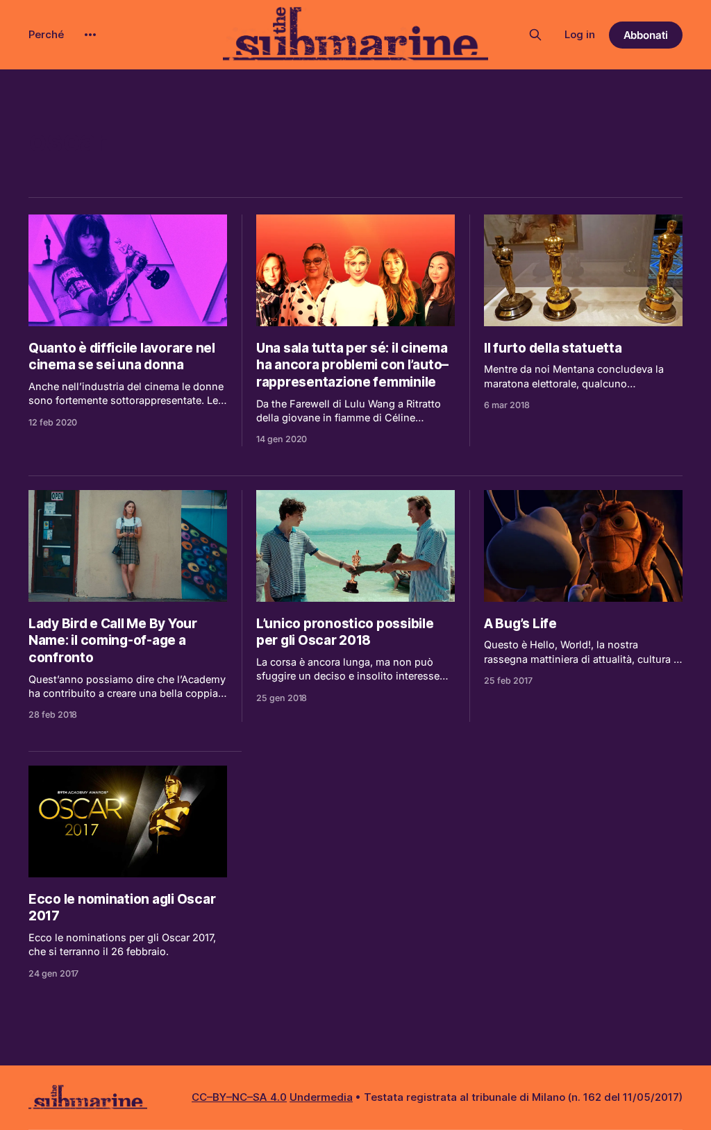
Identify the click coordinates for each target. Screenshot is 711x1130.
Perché (46, 34)
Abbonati (646, 35)
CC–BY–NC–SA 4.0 (239, 1097)
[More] (90, 35)
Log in (579, 34)
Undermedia (321, 1097)
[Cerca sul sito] (535, 35)
